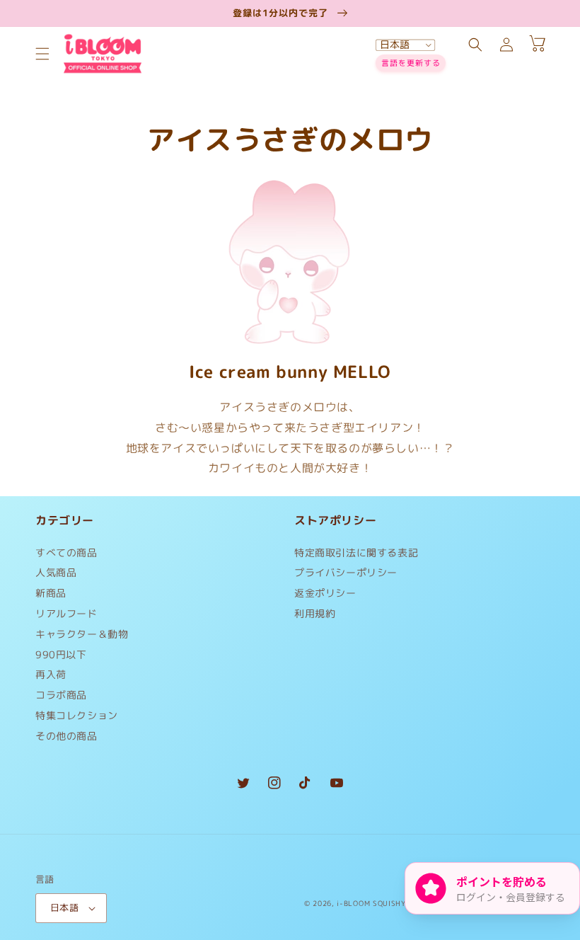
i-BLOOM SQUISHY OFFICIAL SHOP (401, 903)
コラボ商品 (61, 694)
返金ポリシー (325, 593)
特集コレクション (76, 715)
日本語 (64, 907)
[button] (42, 53)
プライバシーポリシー (346, 572)
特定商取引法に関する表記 (356, 556)
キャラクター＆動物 (81, 634)
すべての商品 (66, 556)
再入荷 (50, 674)
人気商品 (55, 572)
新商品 (50, 593)
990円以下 (61, 654)
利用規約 (314, 613)
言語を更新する (411, 63)
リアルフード (66, 613)
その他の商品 (66, 736)
